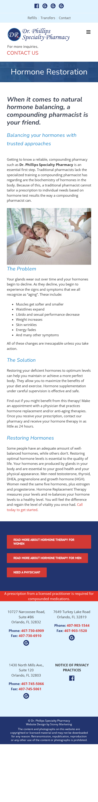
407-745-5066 (32, 683)
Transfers (48, 17)
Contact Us (23, 53)
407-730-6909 (32, 630)
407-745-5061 (30, 689)
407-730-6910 (30, 635)
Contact (65, 17)
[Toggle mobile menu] (88, 32)
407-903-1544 (78, 625)
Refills (32, 17)
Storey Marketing (61, 724)
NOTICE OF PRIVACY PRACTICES (72, 667)
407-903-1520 (75, 630)
